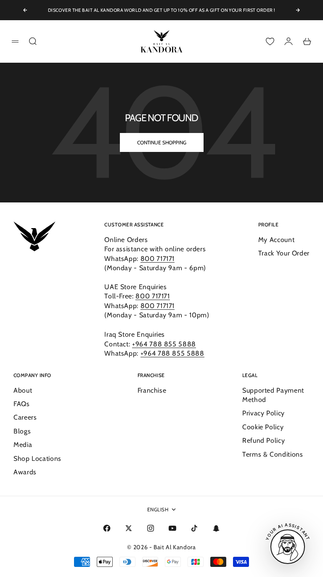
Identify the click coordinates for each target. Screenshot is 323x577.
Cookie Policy (262, 427)
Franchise (152, 390)
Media (22, 445)
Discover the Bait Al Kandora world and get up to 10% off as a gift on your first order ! (161, 10)
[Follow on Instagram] (150, 528)
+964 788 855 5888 (164, 344)
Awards (25, 472)
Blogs (22, 431)
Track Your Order (284, 253)
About (22, 390)
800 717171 (157, 259)
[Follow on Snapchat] (216, 528)
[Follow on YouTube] (172, 528)
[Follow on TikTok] (194, 528)
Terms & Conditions (272, 454)
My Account (276, 240)
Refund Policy (263, 440)
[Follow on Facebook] (107, 528)
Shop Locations (37, 459)
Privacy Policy (263, 413)
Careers (25, 417)
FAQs (21, 404)
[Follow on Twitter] (128, 528)
